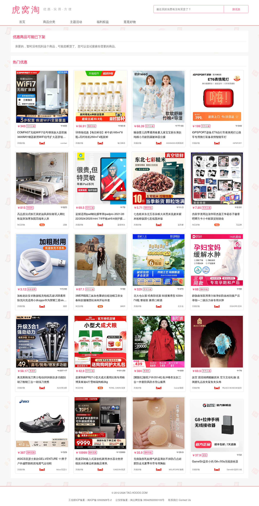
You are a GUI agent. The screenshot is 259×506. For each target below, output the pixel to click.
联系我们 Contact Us (179, 500)
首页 (22, 22)
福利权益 (103, 22)
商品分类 (49, 22)
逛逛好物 (130, 22)
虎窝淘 (26, 9)
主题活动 (76, 22)
